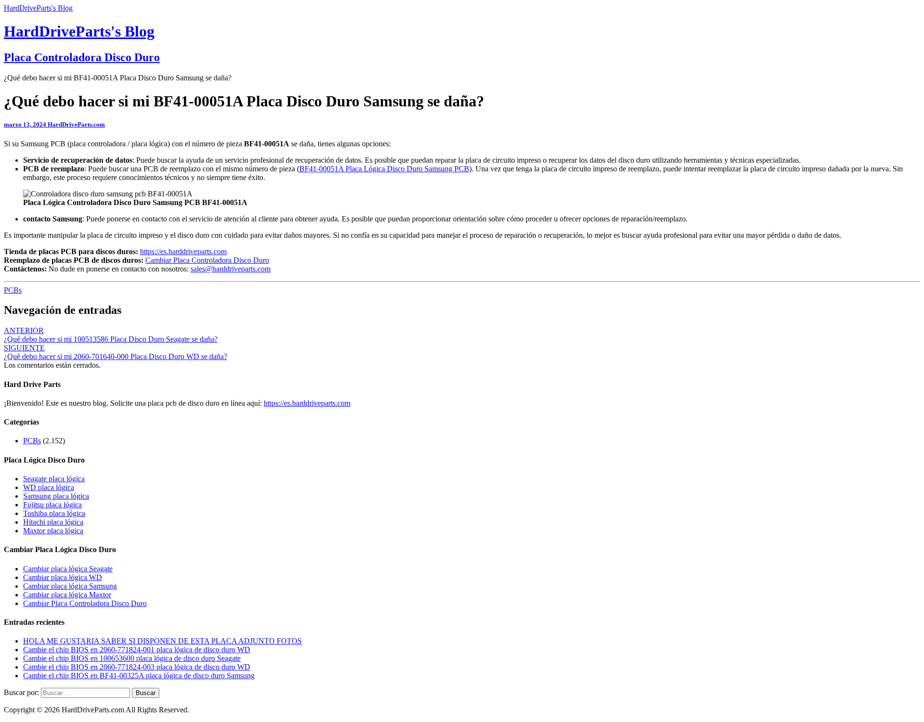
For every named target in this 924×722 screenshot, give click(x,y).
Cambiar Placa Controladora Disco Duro (207, 260)
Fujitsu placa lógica (52, 505)
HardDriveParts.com (76, 124)
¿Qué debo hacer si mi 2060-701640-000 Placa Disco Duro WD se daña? (115, 352)
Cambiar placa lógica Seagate (68, 569)
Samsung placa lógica (56, 496)
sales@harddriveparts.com (230, 269)
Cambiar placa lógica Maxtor (67, 595)
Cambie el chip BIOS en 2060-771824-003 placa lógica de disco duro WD (136, 667)
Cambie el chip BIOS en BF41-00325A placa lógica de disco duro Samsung (139, 675)
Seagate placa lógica (54, 479)
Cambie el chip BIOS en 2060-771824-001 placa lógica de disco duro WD (136, 649)
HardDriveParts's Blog (38, 8)
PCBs (13, 290)
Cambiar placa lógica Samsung (70, 586)
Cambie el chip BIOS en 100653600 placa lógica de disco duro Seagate (132, 658)
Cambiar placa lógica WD (62, 577)
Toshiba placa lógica (54, 513)
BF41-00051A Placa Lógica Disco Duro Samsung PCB (384, 169)
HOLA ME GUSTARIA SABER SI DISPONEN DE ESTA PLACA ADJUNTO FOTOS (162, 641)
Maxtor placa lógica (53, 531)
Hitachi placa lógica (53, 522)
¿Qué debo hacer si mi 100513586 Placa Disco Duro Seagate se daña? (111, 334)
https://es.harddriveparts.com (183, 251)
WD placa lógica (48, 487)
